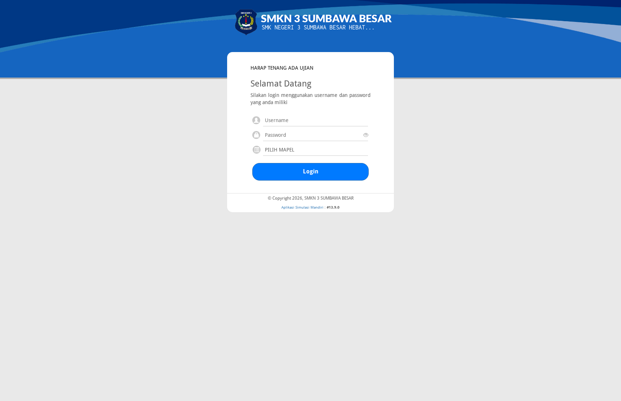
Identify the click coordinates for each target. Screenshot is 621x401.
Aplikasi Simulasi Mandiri (302, 207)
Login (310, 171)
